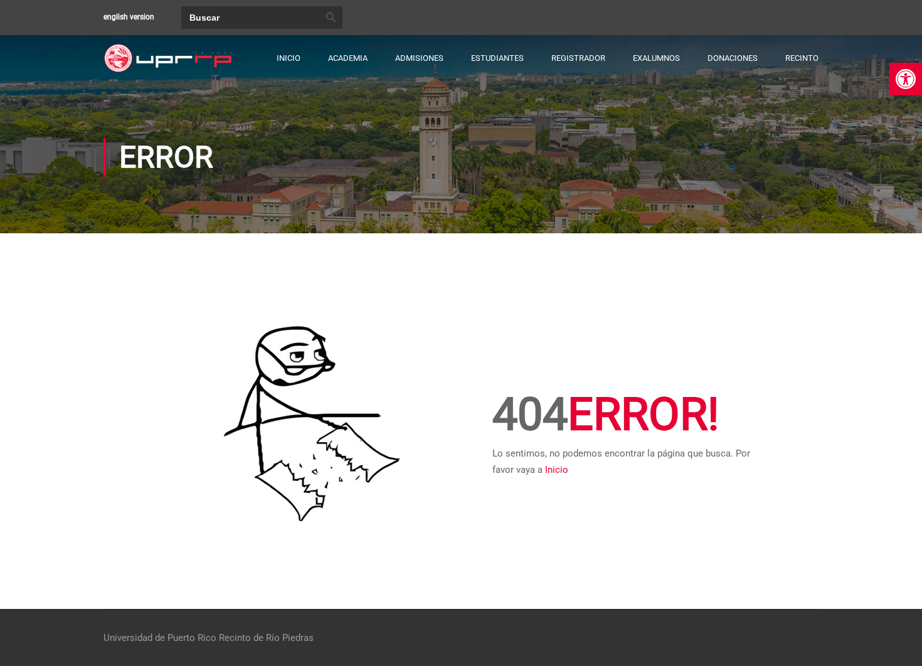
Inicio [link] (288, 58)
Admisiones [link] (419, 58)
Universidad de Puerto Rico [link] (159, 637)
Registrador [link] (578, 58)
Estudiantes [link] (497, 58)
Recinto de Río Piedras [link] (266, 637)
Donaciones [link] (732, 58)
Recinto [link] (802, 58)
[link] (905, 79)
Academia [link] (348, 58)
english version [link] (128, 17)
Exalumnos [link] (656, 58)
